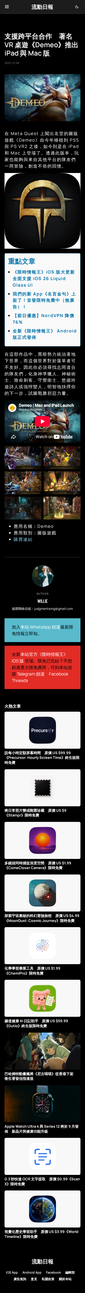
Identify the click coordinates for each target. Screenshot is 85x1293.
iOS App (12, 1272)
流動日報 (42, 6)
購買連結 (23, 539)
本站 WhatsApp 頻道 (40, 627)
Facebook (58, 674)
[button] (7, 6)
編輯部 (70, 1272)
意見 (34, 1279)
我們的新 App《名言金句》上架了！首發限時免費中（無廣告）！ (44, 300)
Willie (42, 601)
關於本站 (65, 1279)
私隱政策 (48, 1279)
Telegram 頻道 (31, 674)
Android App (31, 1272)
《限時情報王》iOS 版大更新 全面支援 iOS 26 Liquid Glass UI (46, 278)
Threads (20, 680)
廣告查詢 (20, 1279)
